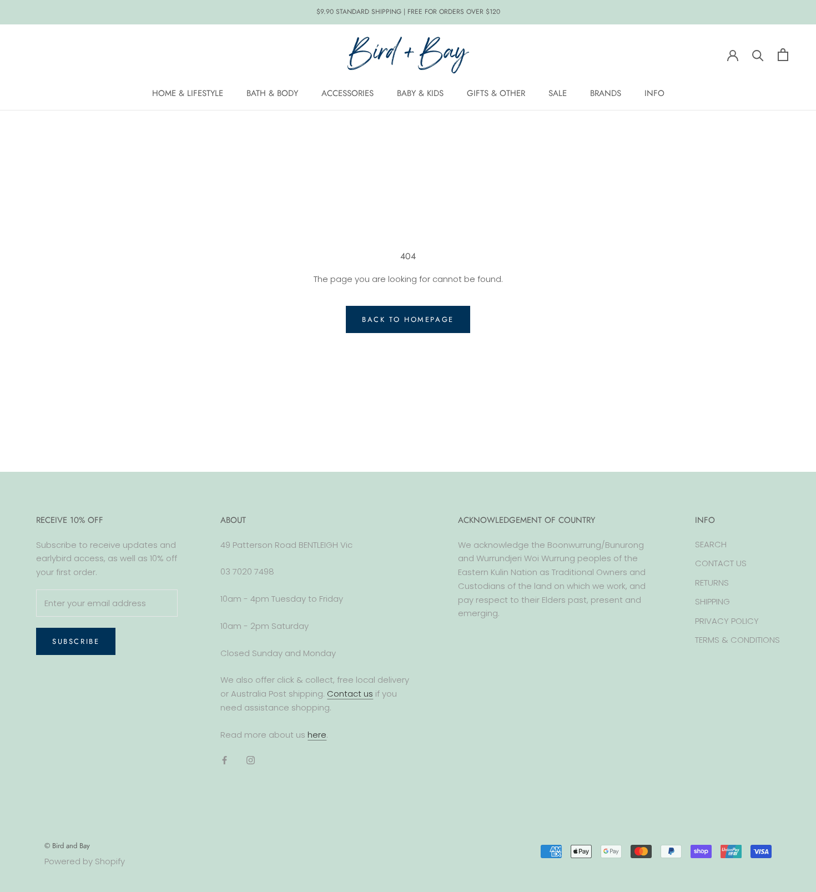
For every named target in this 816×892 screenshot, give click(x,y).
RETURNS (712, 582)
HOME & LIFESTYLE (187, 93)
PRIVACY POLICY (727, 621)
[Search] (758, 55)
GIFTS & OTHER (496, 93)
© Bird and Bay (67, 845)
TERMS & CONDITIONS (737, 640)
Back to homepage (408, 319)
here (317, 734)
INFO (654, 93)
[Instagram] (250, 760)
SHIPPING (712, 601)
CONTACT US (721, 563)
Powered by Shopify (84, 861)
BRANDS (605, 93)
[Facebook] (224, 760)
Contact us (350, 693)
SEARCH (711, 544)
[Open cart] (783, 54)
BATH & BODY (272, 93)
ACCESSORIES (347, 93)
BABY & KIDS (420, 93)
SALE (557, 93)
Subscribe (75, 641)
